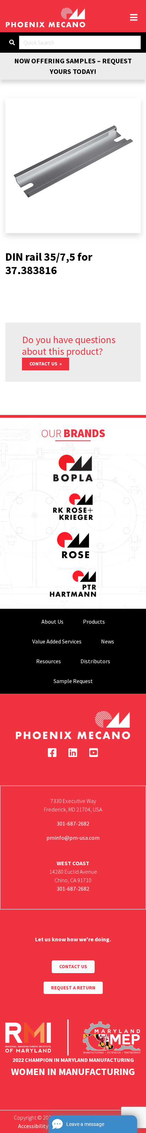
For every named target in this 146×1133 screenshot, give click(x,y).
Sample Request (73, 680)
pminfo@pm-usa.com (73, 837)
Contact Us (43, 364)
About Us (52, 621)
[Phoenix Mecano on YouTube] (93, 752)
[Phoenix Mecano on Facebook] (52, 752)
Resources (48, 661)
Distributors (95, 661)
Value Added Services (57, 641)
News (107, 641)
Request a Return (73, 988)
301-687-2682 (73, 823)
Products (94, 621)
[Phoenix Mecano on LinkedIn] (72, 752)
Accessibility (33, 1125)
